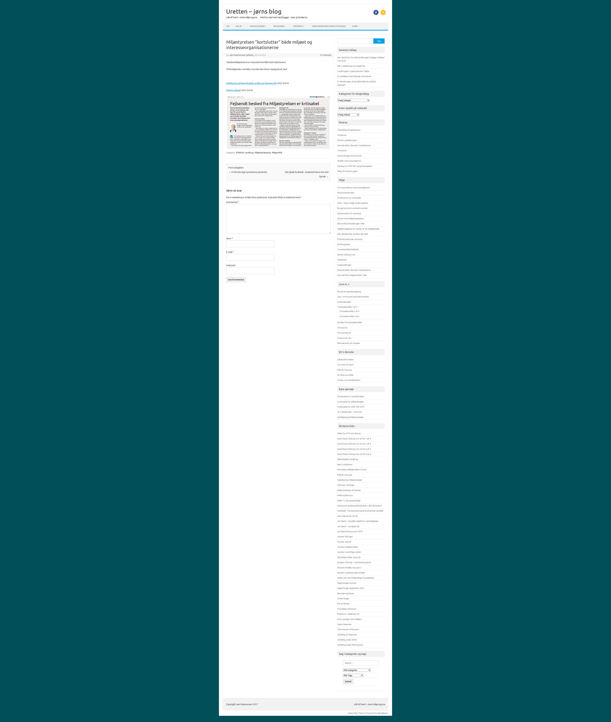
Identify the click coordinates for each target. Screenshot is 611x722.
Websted (230, 265)
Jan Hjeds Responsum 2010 (349, 531)
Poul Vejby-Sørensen (346, 609)
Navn (229, 238)
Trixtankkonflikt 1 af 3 (347, 307)
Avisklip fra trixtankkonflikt (349, 322)
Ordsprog (298, 26)
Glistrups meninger (346, 485)
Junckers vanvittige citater (349, 552)
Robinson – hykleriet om (348, 614)
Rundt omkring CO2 (346, 254)
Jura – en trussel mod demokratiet (353, 296)
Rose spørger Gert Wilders (349, 619)
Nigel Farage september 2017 (350, 588)
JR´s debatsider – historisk (349, 412)
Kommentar (232, 202)
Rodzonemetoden (345, 193)
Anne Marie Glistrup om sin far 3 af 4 (354, 449)
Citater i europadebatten (348, 380)
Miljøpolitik (277, 152)
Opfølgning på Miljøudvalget (350, 417)
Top (603, 714)
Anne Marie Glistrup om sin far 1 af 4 (354, 438)
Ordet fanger (343, 598)
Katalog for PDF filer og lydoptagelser (354, 166)
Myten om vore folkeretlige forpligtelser (355, 578)
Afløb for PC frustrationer (349, 433)
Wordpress (383, 713)
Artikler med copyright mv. (349, 161)
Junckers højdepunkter (347, 547)
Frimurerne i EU (344, 338)
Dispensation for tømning (349, 213)
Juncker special (344, 542)
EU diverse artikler (345, 375)
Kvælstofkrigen (344, 265)
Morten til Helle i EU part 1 (349, 567)
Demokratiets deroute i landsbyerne (354, 145)
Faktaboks (342, 260)
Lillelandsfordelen (345, 359)
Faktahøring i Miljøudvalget (349, 480)
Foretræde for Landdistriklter (351, 396)
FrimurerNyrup (344, 333)
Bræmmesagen (344, 302)
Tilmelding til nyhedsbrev (348, 130)
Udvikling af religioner (347, 634)
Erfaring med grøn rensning (349, 239)
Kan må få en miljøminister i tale (352, 275)
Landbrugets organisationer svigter (353, 71)
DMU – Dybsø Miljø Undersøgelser (352, 203)
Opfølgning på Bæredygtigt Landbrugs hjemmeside (251, 83)
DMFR (355, 26)
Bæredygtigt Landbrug (347, 459)
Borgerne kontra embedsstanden (352, 208)
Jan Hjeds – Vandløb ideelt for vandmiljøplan (357, 521)
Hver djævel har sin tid (347, 516)
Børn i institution (345, 464)
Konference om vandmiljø (349, 198)
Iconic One (353, 713)
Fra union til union (345, 364)
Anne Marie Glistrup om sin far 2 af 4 (354, 444)
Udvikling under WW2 (347, 640)
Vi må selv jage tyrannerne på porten (247, 172)
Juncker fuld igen (345, 536)
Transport (342, 150)
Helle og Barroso (345, 495)
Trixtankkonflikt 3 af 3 (349, 316)
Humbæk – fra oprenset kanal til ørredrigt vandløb (360, 511)
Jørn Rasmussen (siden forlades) (329, 26)
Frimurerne (342, 328)
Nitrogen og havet (345, 593)
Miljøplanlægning (263, 152)
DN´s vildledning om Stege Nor (351, 66)
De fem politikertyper (347, 140)
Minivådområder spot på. (349, 557)
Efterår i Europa (344, 370)
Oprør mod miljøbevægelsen (350, 218)
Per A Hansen (343, 603)
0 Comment (325, 55)
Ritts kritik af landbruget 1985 (351, 223)
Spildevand (278, 26)
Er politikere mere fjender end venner (354, 76)
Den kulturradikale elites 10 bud (351, 469)
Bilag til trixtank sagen (347, 171)
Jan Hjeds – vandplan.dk (348, 526)
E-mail (230, 252)
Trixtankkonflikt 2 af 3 (349, 311)
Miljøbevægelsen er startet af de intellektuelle (358, 229)
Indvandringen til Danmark (349, 156)
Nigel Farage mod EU (346, 583)
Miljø (239, 26)
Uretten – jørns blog (253, 11)
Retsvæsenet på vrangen (348, 343)
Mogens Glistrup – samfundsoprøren (354, 562)
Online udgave (233, 90)
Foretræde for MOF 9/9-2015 (350, 407)
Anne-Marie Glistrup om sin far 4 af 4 (354, 454)
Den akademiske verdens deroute (352, 234)
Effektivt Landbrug (245, 152)
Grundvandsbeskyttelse (348, 249)
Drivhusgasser (257, 26)
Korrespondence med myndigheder (353, 187)
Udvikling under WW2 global (350, 645)
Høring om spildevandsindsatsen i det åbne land (359, 506)
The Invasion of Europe (348, 629)
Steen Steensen (344, 624)
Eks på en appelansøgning (349, 291)
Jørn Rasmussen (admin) (241, 55)
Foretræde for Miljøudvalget (350, 402)
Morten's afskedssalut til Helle (351, 573)
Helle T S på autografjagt (348, 500)
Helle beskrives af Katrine (349, 490)
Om (227, 26)
